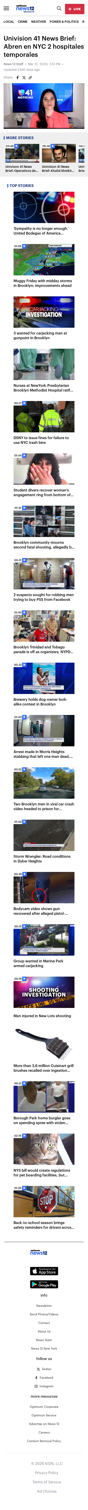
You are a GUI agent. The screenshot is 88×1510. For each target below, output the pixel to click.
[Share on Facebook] (17, 77)
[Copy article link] (30, 77)
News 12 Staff (13, 64)
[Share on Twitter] (24, 77)
